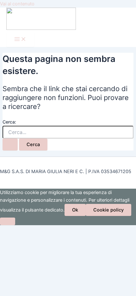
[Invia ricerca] (10, 144)
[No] (7, 221)
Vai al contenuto (17, 4)
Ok (75, 210)
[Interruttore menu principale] (20, 39)
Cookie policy (108, 210)
